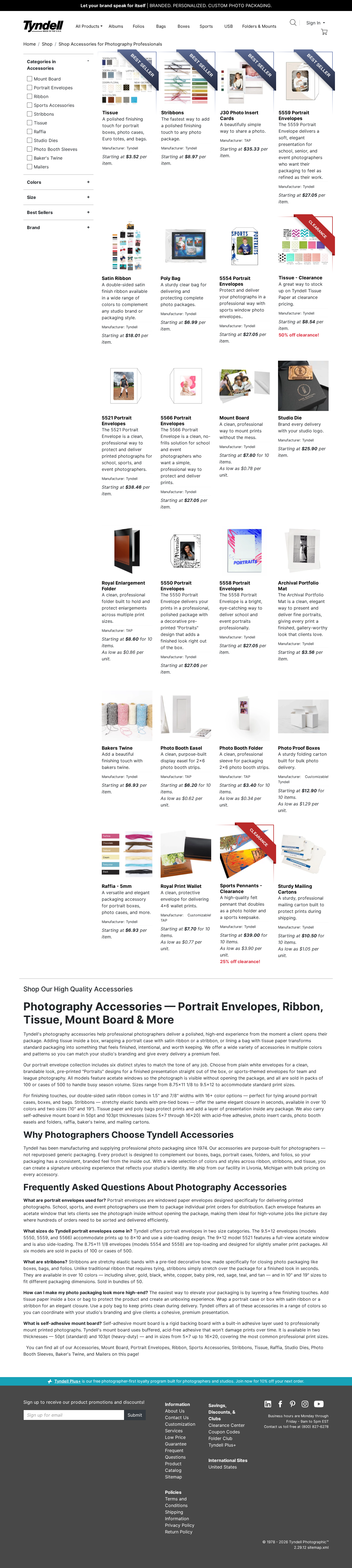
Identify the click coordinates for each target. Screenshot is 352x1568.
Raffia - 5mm (117, 886)
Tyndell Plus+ (67, 1381)
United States (222, 1467)
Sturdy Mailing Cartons (295, 888)
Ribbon (41, 96)
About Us (175, 1411)
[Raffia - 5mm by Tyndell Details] (127, 854)
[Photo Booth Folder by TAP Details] (244, 716)
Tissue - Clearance (300, 277)
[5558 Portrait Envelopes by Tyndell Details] (244, 551)
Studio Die (290, 418)
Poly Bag (170, 278)
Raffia (40, 131)
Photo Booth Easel (181, 748)
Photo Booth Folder (241, 748)
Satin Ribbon (116, 278)
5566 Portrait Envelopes (176, 420)
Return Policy (179, 1531)
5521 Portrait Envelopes (117, 420)
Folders (259, 26)
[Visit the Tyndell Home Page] (43, 26)
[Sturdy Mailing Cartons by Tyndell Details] (303, 854)
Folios (138, 26)
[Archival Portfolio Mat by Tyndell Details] (303, 551)
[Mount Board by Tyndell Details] (244, 386)
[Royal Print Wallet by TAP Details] (186, 854)
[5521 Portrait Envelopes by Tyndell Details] (127, 386)
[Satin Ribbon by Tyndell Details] (127, 246)
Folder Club (220, 1438)
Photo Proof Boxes (299, 748)
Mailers (41, 166)
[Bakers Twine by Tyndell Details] (127, 716)
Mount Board (47, 79)
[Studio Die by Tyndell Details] (303, 386)
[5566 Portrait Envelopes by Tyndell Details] (186, 386)
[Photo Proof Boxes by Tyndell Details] (303, 716)
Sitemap (173, 1477)
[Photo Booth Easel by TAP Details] (186, 716)
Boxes (184, 26)
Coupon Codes (224, 1431)
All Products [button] (87, 26)
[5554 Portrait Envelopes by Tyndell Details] (244, 246)
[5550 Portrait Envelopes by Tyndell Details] (186, 551)
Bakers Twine (117, 748)
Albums (116, 26)
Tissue (40, 123)
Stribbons (44, 114)
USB (228, 26)
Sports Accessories (54, 105)
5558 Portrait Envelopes (234, 585)
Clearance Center (226, 1425)
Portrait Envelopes (53, 87)
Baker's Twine (48, 158)
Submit (135, 1415)
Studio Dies (46, 140)
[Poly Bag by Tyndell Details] (186, 246)
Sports (206, 26)
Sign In (314, 23)
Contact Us (177, 1417)
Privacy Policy (179, 1525)
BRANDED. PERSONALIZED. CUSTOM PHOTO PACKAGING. (176, 5)
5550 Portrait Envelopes (176, 585)
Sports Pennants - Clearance (241, 888)
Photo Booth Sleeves (55, 149)
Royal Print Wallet (181, 886)
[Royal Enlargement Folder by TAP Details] (127, 551)
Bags (161, 26)
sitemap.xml (318, 1547)
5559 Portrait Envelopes (294, 115)
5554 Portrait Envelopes (235, 281)
